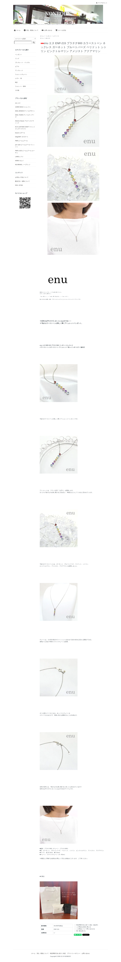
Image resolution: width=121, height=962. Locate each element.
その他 (17, 90)
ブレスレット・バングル (22, 62)
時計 (16, 82)
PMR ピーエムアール (21, 140)
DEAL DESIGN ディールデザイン (25, 111)
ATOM (21, 185)
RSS (16, 185)
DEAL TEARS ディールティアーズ (24, 116)
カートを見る (62, 30)
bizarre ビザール (20, 133)
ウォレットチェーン (21, 74)
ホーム (18, 30)
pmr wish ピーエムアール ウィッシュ (25, 145)
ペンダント (48, 36)
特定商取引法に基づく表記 (58, 953)
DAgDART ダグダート (21, 137)
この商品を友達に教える (83, 927)
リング (17, 58)
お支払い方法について (21, 177)
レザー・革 (18, 78)
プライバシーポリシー (73, 953)
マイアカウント (102, 3)
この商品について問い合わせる (85, 929)
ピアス (17, 66)
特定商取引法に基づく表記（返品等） (87, 925)
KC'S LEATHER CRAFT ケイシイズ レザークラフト (25, 128)
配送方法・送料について (22, 181)
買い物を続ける (81, 931)
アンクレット (19, 70)
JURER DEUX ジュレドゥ (22, 107)
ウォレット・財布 (20, 86)
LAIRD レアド (19, 156)
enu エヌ (48, 38)
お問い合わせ (48, 30)
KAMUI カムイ (19, 160)
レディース (56, 36)
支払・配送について (32, 30)
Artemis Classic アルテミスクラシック (24, 122)
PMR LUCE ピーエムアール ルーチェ (25, 151)
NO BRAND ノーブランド (22, 164)
